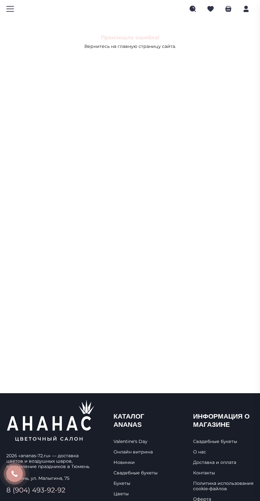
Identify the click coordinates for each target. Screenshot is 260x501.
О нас (199, 452)
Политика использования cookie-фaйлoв (223, 486)
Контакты (204, 473)
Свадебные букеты (136, 473)
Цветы (121, 494)
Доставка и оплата (214, 462)
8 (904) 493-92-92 (35, 490)
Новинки (124, 462)
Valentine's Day (130, 441)
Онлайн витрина (133, 452)
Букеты (122, 483)
